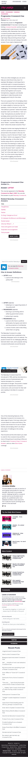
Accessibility (18, 749)
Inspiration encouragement (9, 229)
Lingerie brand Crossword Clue (11, 651)
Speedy (3, 209)
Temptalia (14, 751)
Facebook (14, 643)
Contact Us (17, 743)
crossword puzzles (11, 27)
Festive (3, 212)
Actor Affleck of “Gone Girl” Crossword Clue (13, 673)
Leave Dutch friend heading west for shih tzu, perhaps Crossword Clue (13, 703)
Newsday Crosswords (19, 195)
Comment (4, 607)
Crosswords (17, 1)
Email (5, 622)
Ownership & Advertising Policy (9, 745)
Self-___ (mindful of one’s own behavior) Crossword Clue (14, 663)
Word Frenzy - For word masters (19, 542)
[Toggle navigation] (25, 7)
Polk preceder (5, 232)
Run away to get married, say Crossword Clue (10, 736)
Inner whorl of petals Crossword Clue (13, 708)
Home (2, 12)
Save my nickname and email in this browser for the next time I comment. (14, 629)
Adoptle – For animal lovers (18, 525)
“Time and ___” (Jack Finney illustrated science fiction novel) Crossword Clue (13, 683)
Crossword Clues (15, 441)
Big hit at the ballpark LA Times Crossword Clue (19, 565)
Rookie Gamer (5, 221)
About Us (10, 743)
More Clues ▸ (14, 236)
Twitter (14, 640)
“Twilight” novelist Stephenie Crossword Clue (14, 698)
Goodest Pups (21, 751)
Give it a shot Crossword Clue (11, 654)
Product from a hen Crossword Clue (12, 719)
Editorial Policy (22, 747)
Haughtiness (5, 207)
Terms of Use (10, 749)
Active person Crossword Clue (11, 694)
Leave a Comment (5, 470)
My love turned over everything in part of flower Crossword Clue (13, 668)
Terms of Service (13, 605)
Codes (24, 1)
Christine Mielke (6, 18)
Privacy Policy (5, 605)
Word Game (18, 443)
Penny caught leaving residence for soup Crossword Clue (18, 557)
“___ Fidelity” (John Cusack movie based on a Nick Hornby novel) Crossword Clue (13, 689)
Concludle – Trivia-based (17, 517)
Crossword (9, 12)
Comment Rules (18, 601)
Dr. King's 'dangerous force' (9, 215)
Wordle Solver (4, 2)
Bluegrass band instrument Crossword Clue (13, 658)
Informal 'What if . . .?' (7, 224)
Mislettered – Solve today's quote (18, 534)
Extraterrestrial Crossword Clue (11, 732)
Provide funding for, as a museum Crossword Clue (12, 723)
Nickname (7, 616)
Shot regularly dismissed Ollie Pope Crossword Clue (18, 582)
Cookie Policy (22, 745)
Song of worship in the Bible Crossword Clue (14, 728)
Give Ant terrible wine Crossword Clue (13, 716)
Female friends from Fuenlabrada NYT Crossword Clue (18, 573)
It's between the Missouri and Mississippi (13, 218)
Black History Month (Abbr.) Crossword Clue (13, 712)
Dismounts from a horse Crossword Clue (12, 678)
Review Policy (13, 747)
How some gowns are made (9, 227)
